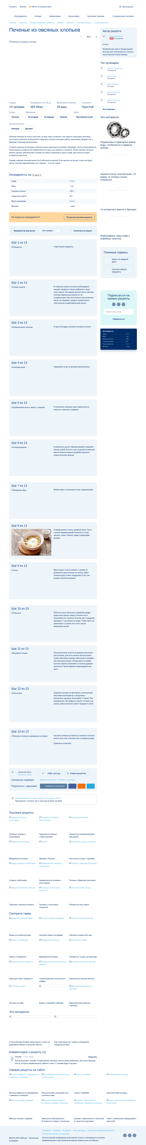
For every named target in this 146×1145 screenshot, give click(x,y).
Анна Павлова (112, 84)
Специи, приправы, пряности (42, 23)
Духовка (29, 129)
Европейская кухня (84, 117)
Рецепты (13, 7)
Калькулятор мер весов (24, 231)
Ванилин (70, 23)
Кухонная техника (95, 16)
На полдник (33, 117)
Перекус (63, 117)
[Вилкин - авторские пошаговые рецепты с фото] (73, 6)
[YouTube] (114, 304)
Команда (56, 1130)
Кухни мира (73, 16)
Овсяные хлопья (84, 23)
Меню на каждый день (120, 260)
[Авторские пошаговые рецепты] (17, 1131)
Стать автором (79, 1130)
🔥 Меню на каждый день (40, 7)
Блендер (15, 129)
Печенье (15, 117)
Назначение (55, 16)
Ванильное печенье (48, 780)
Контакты (67, 1130)
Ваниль (60, 23)
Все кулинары (109, 109)
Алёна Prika (111, 76)
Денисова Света (113, 100)
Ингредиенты (20, 16)
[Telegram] (123, 304)
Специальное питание (123, 16)
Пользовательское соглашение (55, 1134)
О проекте (46, 1130)
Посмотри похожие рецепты (79, 217)
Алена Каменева (113, 92)
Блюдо (38, 16)
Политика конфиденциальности (101, 1130)
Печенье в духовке (66, 780)
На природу (49, 117)
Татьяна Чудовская (115, 68)
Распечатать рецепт (83, 231)
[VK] (118, 304)
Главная (12, 23)
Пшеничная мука (101, 23)
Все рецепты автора (24, 775)
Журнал (23, 7)
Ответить (92, 1057)
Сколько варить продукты (119, 270)
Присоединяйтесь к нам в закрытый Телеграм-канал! (38, 798)
